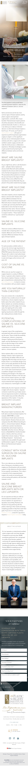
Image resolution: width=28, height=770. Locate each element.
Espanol (24, 3)
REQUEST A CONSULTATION (10, 683)
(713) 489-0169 (5, 687)
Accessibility (15, 754)
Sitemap (4, 754)
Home (5, 56)
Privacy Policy (9, 754)
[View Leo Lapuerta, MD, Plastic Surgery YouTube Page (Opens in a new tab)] (18, 739)
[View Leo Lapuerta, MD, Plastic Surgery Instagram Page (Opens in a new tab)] (10, 739)
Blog (9, 56)
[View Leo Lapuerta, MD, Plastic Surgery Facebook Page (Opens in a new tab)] (14, 739)
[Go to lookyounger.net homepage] (9, 2)
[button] (26, 2)
